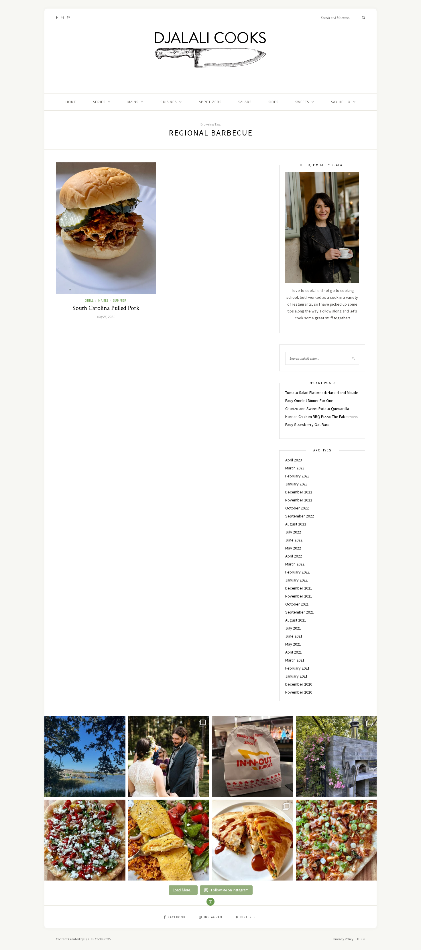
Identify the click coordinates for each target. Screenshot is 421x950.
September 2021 (299, 612)
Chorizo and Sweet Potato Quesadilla (317, 408)
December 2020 (298, 684)
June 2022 (293, 540)
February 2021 (297, 668)
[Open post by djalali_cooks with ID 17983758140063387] (168, 840)
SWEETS (302, 101)
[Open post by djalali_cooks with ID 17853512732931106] (336, 756)
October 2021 (297, 604)
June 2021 (293, 636)
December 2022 (298, 492)
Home (71, 101)
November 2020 (298, 692)
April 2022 (293, 556)
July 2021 (293, 628)
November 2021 (298, 596)
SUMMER (119, 300)
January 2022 (296, 580)
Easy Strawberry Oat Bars (307, 424)
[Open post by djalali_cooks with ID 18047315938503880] (252, 756)
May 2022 (293, 548)
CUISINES (168, 101)
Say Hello (341, 101)
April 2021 (293, 652)
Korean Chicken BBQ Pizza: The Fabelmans (321, 416)
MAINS (132, 101)
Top (360, 939)
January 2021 (296, 676)
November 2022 (298, 500)
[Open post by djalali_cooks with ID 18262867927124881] (84, 840)
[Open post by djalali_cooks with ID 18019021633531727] (252, 840)
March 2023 (294, 468)
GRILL (89, 300)
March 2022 (294, 564)
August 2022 (295, 524)
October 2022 (297, 508)
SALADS (244, 101)
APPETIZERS (210, 101)
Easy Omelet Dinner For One (309, 400)
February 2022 (297, 572)
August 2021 (295, 620)
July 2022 (293, 532)
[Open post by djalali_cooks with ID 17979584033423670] (168, 756)
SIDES (273, 101)
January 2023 (296, 484)
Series (99, 101)
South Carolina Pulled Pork (105, 308)
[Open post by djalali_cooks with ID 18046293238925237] (84, 756)
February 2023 (297, 476)
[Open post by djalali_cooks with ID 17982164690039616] (336, 840)
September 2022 (299, 516)
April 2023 (293, 460)
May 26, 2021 (106, 316)
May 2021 (293, 644)
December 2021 (298, 588)
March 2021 (294, 660)
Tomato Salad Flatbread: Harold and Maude (321, 392)
